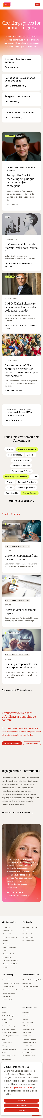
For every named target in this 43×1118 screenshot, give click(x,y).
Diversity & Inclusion (21, 466)
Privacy (10, 482)
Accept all (21, 1100)
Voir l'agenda (12, 420)
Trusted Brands (29, 493)
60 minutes (7, 996)
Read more (21, 171)
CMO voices (6, 957)
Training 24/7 (7, 999)
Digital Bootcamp (9, 993)
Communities (6, 927)
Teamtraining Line (29, 1039)
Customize (21, 1105)
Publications (26, 983)
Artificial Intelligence (27, 449)
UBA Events (21, 99)
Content (30, 455)
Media (34, 477)
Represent (21, 63)
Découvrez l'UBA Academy (16, 690)
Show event (21, 546)
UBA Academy (21, 115)
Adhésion (25, 1016)
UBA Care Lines (27, 1022)
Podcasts (25, 990)
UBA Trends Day (28, 934)
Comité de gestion (29, 1055)
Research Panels (9, 954)
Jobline (25, 1019)
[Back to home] (7, 4)
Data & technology (21, 460)
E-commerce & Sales (21, 471)
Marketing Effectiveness (16, 477)
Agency (9, 449)
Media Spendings (29, 1042)
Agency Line (27, 1045)
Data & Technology (9, 947)
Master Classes (8, 986)
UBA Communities (21, 82)
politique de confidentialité (21, 1087)
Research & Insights (27, 482)
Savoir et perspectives (30, 986)
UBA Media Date (28, 937)
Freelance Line (28, 1029)
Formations (6, 980)
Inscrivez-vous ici (32, 743)
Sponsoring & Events (26, 488)
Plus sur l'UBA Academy (11, 983)
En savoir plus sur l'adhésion (16, 812)
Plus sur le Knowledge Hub (31, 980)
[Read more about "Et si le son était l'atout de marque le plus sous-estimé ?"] (21, 242)
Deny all (21, 1110)
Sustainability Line (29, 1049)
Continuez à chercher (20, 501)
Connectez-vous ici (12, 743)
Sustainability (12, 493)
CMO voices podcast (10, 960)
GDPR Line (27, 1035)
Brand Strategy (15, 455)
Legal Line (27, 1032)
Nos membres (27, 1052)
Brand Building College (11, 990)
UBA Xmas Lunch (28, 940)
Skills (9, 488)
